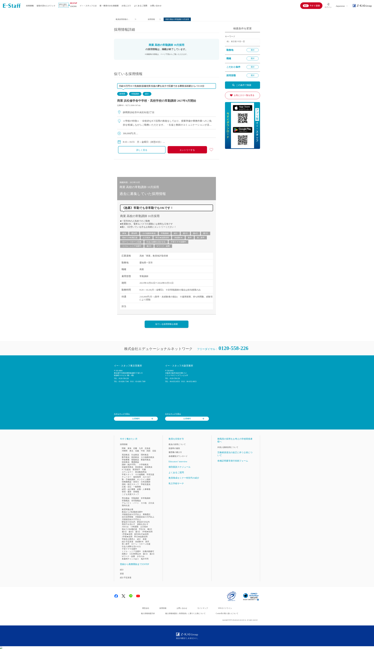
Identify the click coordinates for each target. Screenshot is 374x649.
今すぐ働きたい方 (128, 439)
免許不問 (144, 559)
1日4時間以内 (135, 554)
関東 (124, 448)
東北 (131, 451)
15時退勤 (134, 527)
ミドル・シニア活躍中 (131, 246)
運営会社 (145, 608)
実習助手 (136, 469)
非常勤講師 (145, 498)
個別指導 (137, 477)
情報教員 (135, 460)
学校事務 (125, 460)
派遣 (145, 539)
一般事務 (137, 487)
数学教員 (125, 457)
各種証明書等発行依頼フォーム (232, 461)
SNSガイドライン (225, 608)
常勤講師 (135, 94)
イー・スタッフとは (88, 5)
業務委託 (146, 514)
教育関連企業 (127, 509)
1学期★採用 (127, 534)
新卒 (190, 237)
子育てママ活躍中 (178, 242)
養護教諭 (135, 462)
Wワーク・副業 (163, 246)
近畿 (135, 448)
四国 (148, 451)
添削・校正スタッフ (130, 484)
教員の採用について (177, 444)
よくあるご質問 (140, 5)
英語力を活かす (128, 524)
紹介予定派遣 (127, 541)
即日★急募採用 (162, 237)
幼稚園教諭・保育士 (130, 482)
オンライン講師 (143, 479)
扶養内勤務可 (148, 551)
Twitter (123, 596)
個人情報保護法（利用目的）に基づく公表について (185, 613)
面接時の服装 (174, 448)
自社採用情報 (127, 517)
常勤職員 (125, 501)
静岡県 (122, 94)
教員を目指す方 (176, 439)
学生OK (142, 529)
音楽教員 (139, 467)
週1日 (145, 554)
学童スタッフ (127, 474)
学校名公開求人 (128, 539)
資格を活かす (142, 524)
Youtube (138, 596)
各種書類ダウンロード (178, 456)
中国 (143, 451)
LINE (131, 596)
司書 (144, 469)
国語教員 (135, 457)
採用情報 (30, 5)
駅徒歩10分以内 (128, 522)
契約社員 (125, 505)
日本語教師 (145, 482)
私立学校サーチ (176, 483)
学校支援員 (145, 484)
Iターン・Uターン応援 (131, 242)
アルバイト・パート (130, 503)
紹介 (147, 94)
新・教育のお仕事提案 (109, 5)
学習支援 (150, 474)
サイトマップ (202, 608)
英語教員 (125, 455)
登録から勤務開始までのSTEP (134, 564)
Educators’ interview (178, 461)
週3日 (185, 233)
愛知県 (134, 233)
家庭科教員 (145, 460)
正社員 (151, 503)
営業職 (136, 492)
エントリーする (187, 150)
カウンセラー (127, 472)
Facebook (116, 596)
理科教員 (144, 455)
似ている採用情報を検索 (166, 324)
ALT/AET (146, 477)
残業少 (125, 554)
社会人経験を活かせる (156, 242)
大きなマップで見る (122, 414)
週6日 (149, 529)
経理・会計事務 (128, 489)
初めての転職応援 (129, 237)
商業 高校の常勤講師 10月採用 (140, 216)
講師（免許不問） (129, 464)
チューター (126, 477)
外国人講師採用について (227, 447)
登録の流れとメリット (46, 5)
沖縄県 (125, 451)
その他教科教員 (149, 233)
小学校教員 (143, 464)
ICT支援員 (126, 469)
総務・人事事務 (143, 489)
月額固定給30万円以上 (131, 514)
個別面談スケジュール (180, 467)
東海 (124, 233)
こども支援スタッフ (130, 494)
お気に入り (126, 5)
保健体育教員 (127, 467)
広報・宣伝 (126, 487)
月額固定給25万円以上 (144, 517)
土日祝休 (146, 237)
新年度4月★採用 (141, 534)
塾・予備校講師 (128, 479)
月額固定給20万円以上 (131, 519)
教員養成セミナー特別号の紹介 (184, 478)
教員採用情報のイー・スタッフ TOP (123, 19)
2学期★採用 (127, 537)
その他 (144, 503)
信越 (137, 451)
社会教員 (135, 455)
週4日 (195, 233)
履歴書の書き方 (175, 452)
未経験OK (178, 237)
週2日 (149, 246)
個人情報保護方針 (148, 613)
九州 (141, 448)
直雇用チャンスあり (130, 559)
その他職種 (140, 474)
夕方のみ (140, 556)
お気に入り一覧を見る (244, 95)
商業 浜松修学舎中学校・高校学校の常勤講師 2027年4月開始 (156, 100)
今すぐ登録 (315, 5)
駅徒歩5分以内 (143, 522)
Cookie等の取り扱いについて (227, 613)
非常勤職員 (136, 501)
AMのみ (125, 527)
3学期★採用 (147, 532)
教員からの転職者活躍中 (132, 512)
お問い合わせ (156, 5)
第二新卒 (201, 237)
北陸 (154, 451)
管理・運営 (126, 492)
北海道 (147, 448)
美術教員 (148, 467)
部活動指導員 (141, 472)
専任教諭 (125, 498)
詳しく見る (141, 150)
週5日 (205, 233)
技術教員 (125, 462)
